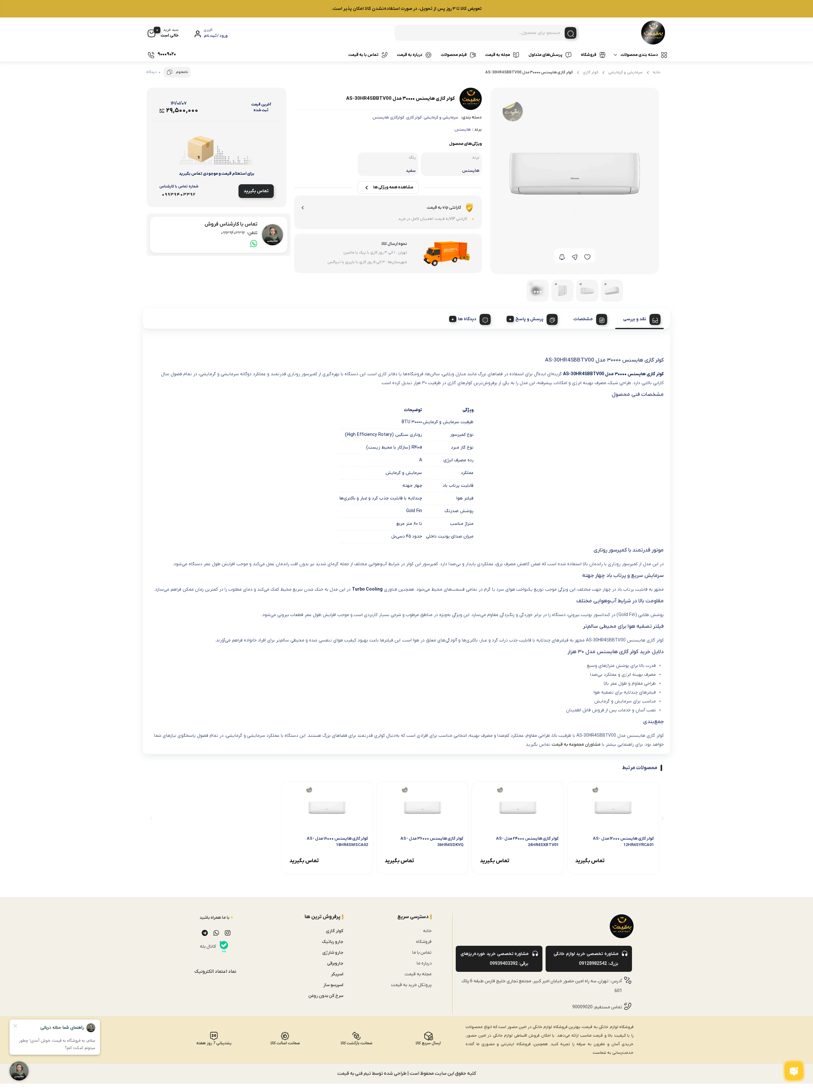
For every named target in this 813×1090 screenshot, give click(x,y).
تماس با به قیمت (363, 55)
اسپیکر (337, 974)
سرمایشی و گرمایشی (625, 72)
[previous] (661, 817)
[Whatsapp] (216, 933)
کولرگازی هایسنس (388, 117)
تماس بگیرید (256, 191)
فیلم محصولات (454, 55)
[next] (151, 817)
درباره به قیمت (409, 55)
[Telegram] (205, 933)
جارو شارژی (332, 953)
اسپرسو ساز (333, 985)
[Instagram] (227, 933)
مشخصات (583, 319)
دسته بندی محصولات (639, 55)
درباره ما (424, 963)
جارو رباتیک (332, 942)
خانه (657, 72)
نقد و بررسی (634, 319)
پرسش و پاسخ (529, 319)
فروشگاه (588, 55)
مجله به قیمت (497, 55)
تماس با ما (422, 953)
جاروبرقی (335, 963)
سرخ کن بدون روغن (325, 996)
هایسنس (462, 129)
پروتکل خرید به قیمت (411, 985)
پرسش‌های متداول (545, 55)
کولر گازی (590, 72)
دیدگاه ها (467, 319)
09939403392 (239, 233)
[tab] (639, 318)
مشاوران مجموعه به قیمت (576, 744)
